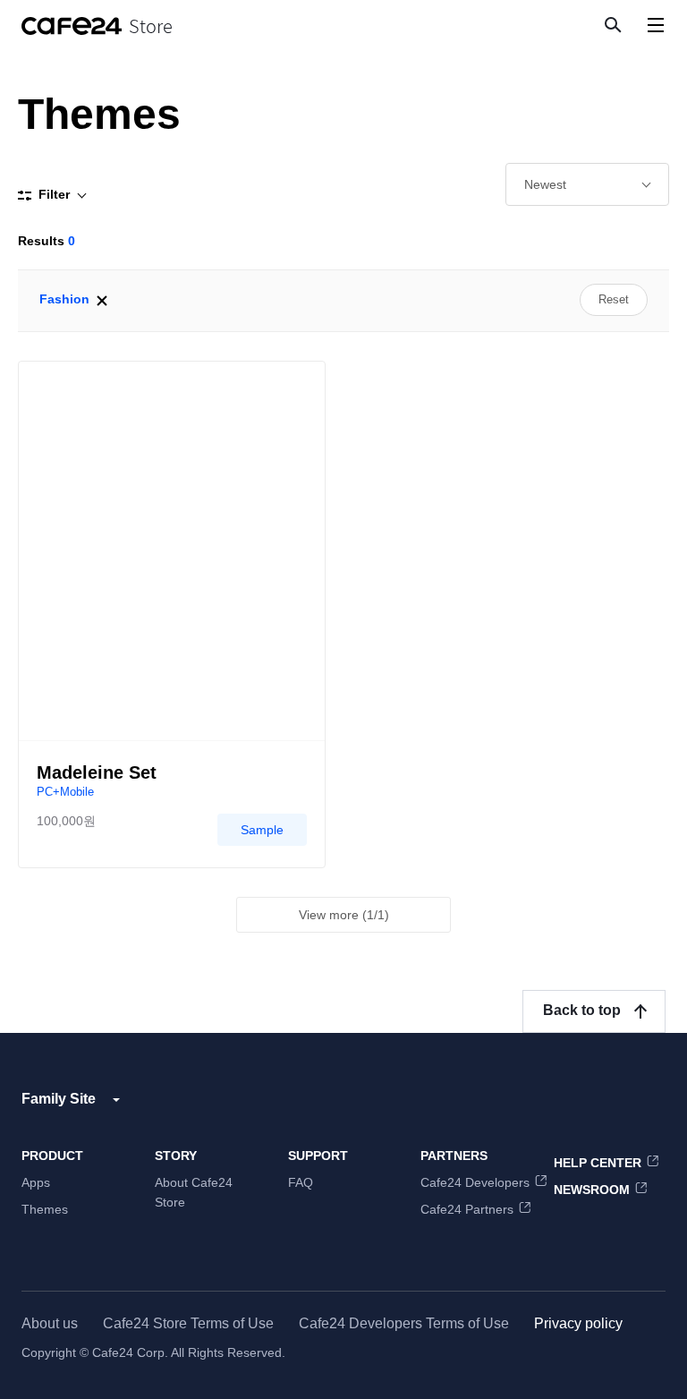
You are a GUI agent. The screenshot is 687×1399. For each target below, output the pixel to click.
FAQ (300, 1182)
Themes (44, 1209)
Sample (262, 830)
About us (49, 1323)
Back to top (582, 1010)
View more (344, 915)
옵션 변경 (587, 184)
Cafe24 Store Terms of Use (188, 1323)
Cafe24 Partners (466, 1209)
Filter (54, 194)
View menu (655, 24)
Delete (102, 301)
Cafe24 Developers (475, 1182)
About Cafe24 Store (194, 1192)
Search (612, 24)
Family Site (58, 1098)
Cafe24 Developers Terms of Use (404, 1323)
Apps (35, 1182)
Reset (613, 299)
